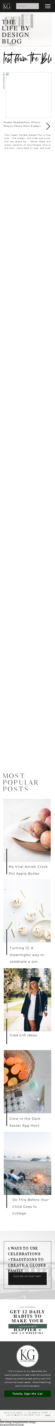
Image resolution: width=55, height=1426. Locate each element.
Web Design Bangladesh (12, 1422)
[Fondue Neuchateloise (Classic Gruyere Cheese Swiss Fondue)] (28, 95)
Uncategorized (4, 80)
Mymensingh (17, 1424)
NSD (48, 1415)
